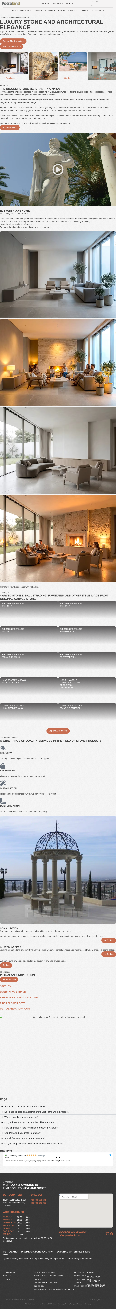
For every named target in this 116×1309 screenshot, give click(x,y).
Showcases (8, 1279)
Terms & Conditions (96, 1285)
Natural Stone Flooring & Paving (49, 1276)
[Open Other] (87, 10)
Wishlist (91, 1273)
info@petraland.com (69, 1235)
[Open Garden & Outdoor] (76, 10)
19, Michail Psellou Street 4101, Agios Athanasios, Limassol (15, 1203)
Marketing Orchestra (105, 1300)
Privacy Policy (93, 1277)
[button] (58, 169)
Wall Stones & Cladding (44, 1272)
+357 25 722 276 (38, 1203)
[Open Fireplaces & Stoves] (54, 10)
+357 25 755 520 (38, 1200)
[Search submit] (92, 5)
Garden (37, 1279)
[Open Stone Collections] (30, 10)
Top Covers (39, 1286)
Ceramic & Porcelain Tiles (45, 1283)
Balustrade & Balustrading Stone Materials (54, 1289)
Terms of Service (82, 1304)
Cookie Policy (93, 1281)
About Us (7, 1276)
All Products (9, 1272)
